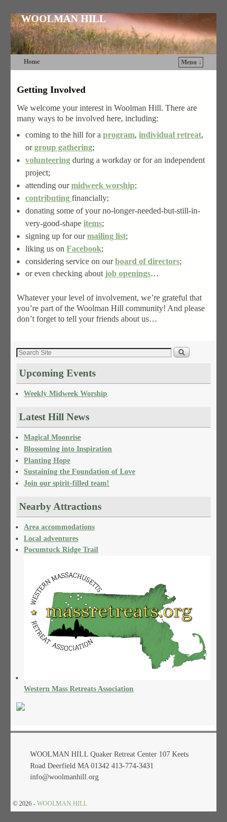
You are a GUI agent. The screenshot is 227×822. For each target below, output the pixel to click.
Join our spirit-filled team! (66, 483)
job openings (127, 273)
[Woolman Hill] (20, 708)
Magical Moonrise (52, 437)
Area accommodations (59, 527)
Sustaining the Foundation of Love (79, 471)
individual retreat (170, 134)
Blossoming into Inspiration (68, 448)
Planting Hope (47, 460)
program (119, 134)
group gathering (63, 147)
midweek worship (103, 185)
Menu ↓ (191, 62)
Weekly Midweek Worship (65, 393)
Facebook (84, 248)
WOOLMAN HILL (63, 18)
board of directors (147, 261)
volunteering (47, 160)
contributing (48, 198)
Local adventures (51, 538)
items (92, 223)
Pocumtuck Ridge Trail (61, 549)
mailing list (106, 235)
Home (32, 61)
